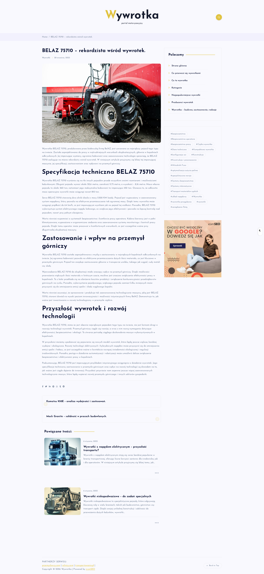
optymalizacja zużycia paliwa (185, 170)
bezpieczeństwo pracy (181, 144)
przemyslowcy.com (51, 565)
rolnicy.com (67, 565)
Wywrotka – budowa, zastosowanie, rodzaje (194, 110)
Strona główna (179, 66)
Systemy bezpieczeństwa (182, 181)
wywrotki (202, 202)
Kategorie (177, 88)
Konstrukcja (198, 155)
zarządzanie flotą (179, 207)
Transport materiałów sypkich (185, 191)
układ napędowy (179, 197)
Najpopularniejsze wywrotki (186, 95)
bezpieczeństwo (178, 134)
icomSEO (90, 569)
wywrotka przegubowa (181, 202)
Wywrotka (197, 197)
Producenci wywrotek (182, 102)
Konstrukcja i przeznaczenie (184, 160)
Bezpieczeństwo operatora (183, 139)
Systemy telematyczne (182, 186)
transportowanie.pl (84, 565)
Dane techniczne (179, 150)
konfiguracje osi (179, 155)
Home (45, 37)
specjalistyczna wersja (181, 176)
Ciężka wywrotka (205, 144)
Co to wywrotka (180, 80)
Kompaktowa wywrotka (203, 150)
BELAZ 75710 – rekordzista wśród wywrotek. (72, 37)
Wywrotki (46, 58)
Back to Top (214, 565)
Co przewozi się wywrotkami (186, 73)
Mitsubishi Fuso (179, 165)
